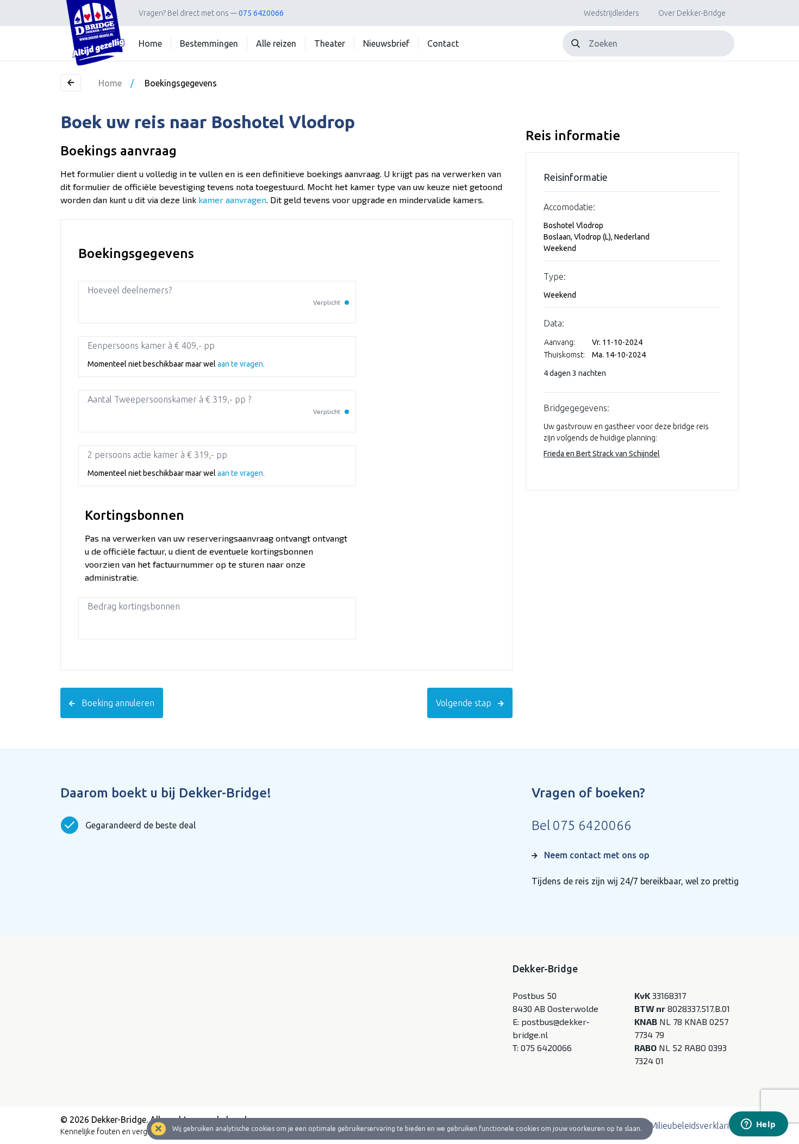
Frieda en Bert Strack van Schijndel (602, 453)
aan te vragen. (241, 364)
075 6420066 (261, 13)
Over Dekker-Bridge (692, 13)
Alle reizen (276, 43)
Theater (329, 43)
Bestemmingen (209, 43)
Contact (443, 43)
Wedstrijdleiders (611, 13)
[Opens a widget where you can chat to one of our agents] (758, 1125)
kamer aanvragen (232, 199)
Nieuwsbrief (386, 43)
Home (150, 43)
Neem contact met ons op (597, 855)
